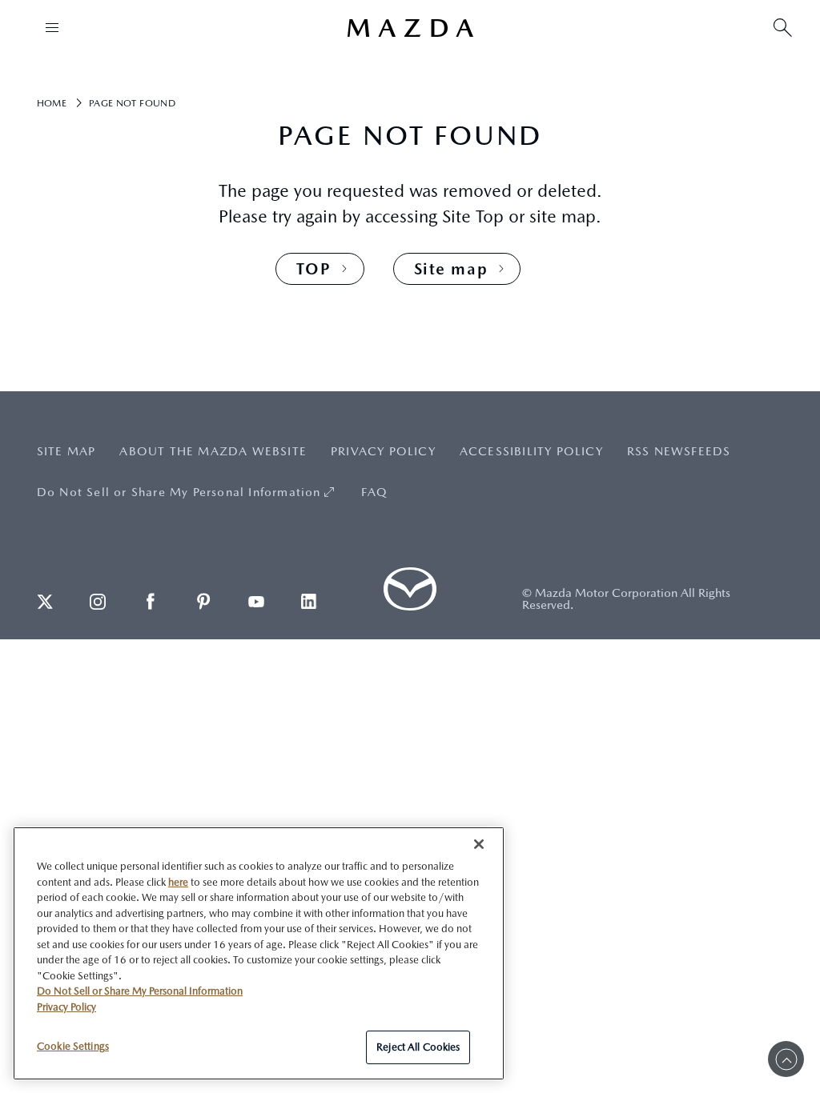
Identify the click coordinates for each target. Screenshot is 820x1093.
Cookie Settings (73, 1046)
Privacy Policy (66, 1007)
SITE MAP (66, 451)
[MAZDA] (410, 28)
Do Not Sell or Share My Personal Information (179, 491)
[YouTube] (256, 602)
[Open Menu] (52, 27)
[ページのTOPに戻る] (786, 1059)
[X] (45, 602)
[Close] (478, 844)
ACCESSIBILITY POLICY (531, 451)
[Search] (783, 27)
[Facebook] (151, 602)
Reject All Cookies (418, 1047)
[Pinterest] (203, 602)
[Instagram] (98, 602)
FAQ (374, 491)
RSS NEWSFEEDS (679, 451)
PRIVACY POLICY (383, 451)
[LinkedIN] (309, 602)
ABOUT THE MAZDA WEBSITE (213, 451)
